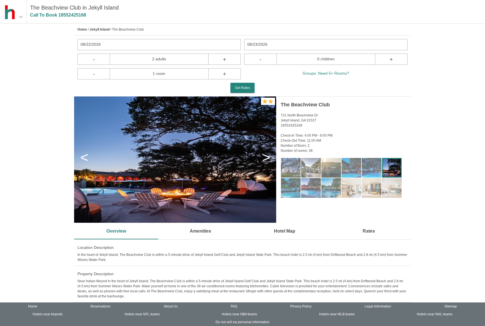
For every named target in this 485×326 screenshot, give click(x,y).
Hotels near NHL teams (434, 314)
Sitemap (450, 306)
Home (82, 29)
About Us (171, 306)
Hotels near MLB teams (337, 314)
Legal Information (378, 306)
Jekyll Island (99, 29)
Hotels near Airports (48, 314)
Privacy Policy (301, 306)
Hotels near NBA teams (239, 314)
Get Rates (242, 88)
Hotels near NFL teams (142, 314)
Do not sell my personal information (242, 322)
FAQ (234, 306)
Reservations (100, 306)
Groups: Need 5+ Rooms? (326, 73)
